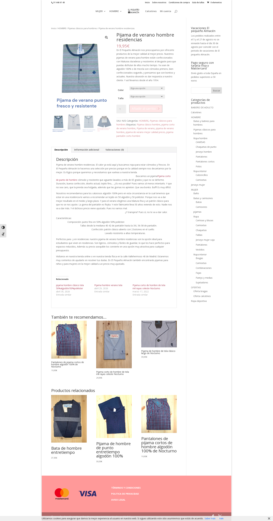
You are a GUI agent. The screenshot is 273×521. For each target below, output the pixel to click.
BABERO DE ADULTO (202, 107)
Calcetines (151, 11)
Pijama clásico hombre (148, 124)
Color (121, 90)
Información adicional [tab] (86, 149)
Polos (199, 166)
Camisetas (201, 179)
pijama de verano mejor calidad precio (145, 132)
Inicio (147, 3)
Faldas (199, 234)
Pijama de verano (146, 128)
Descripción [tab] (61, 149)
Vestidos (200, 249)
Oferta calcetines (202, 296)
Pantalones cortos (205, 161)
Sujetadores (202, 282)
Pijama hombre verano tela (108, 285)
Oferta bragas (200, 291)
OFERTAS (196, 287)
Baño (196, 193)
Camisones (201, 206)
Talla (121, 98)
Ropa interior (200, 171)
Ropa (196, 216)
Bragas (199, 258)
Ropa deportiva (199, 300)
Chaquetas (201, 230)
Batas (199, 201)
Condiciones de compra (179, 3)
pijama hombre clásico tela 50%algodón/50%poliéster (70, 287)
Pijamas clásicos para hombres (82, 28)
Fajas (198, 272)
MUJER (99, 11)
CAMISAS (200, 142)
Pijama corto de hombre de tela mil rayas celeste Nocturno (149, 287)
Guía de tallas (198, 3)
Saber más (210, 518)
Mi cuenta (165, 11)
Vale (221, 518)
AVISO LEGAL (118, 499)
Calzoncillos (202, 174)
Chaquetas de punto (206, 146)
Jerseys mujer (198, 184)
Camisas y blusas (204, 220)
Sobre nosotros (159, 3)
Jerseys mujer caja (205, 239)
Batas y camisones (203, 198)
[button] (106, 37)
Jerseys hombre (204, 151)
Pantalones (201, 156)
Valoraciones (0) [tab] (115, 149)
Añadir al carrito (144, 108)
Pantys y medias (204, 277)
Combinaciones (204, 267)
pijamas (197, 211)
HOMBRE (114, 11)
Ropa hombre (200, 138)
